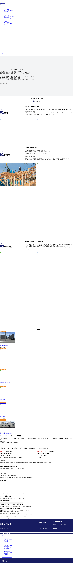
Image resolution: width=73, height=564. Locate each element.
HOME (3, 535)
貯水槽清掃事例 (7, 22)
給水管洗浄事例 (7, 20)
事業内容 (3, 536)
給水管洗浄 (6, 11)
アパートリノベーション (8, 10)
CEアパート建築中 (2, 416)
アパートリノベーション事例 (9, 16)
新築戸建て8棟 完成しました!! (4, 345)
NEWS (3, 542)
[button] (36, 433)
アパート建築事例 (7, 15)
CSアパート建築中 (2, 399)
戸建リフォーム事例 (7, 18)
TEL (2, 562)
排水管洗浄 (6, 12)
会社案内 (3, 555)
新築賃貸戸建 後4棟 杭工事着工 (4, 365)
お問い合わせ (2, 3)
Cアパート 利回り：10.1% (4, 430)
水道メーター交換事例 (8, 23)
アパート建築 (6, 9)
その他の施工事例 (7, 24)
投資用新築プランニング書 (7, 557)
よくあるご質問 (5, 554)
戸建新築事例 (6, 17)
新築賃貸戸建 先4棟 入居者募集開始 (5, 382)
